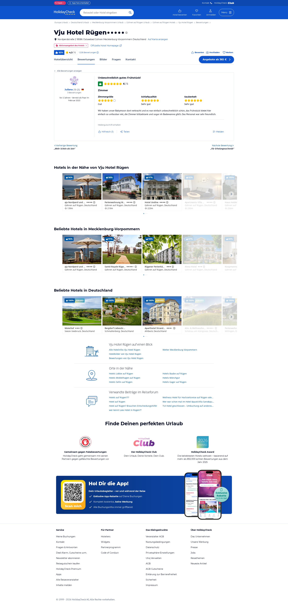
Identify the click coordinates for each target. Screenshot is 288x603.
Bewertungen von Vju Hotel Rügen (126, 358)
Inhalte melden (64, 585)
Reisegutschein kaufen (68, 563)
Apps (58, 574)
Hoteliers (105, 536)
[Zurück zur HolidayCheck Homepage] (64, 12)
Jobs (193, 552)
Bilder (103, 59)
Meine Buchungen (65, 536)
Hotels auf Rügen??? (119, 397)
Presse (194, 547)
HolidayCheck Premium (68, 569)
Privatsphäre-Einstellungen (160, 552)
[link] (180, 12)
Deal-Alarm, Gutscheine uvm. (71, 552)
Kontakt (205, 3)
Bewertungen (86, 59)
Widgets (105, 542)
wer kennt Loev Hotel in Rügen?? (125, 410)
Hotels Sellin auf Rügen (120, 382)
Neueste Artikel (199, 563)
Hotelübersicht (63, 59)
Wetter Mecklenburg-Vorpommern (180, 349)
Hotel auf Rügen (117, 401)
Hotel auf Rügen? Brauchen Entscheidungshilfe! (133, 405)
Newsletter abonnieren (68, 558)
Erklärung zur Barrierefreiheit (161, 574)
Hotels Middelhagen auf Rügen (124, 377)
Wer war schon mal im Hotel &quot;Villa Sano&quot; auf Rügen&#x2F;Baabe (188, 401)
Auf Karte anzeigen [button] (158, 39)
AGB (148, 563)
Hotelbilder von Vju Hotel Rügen (125, 353)
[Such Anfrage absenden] (130, 12)
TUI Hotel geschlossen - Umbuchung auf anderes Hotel (188, 405)
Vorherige (66, 145)
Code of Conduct (110, 552)
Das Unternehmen (200, 536)
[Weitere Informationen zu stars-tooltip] (126, 33)
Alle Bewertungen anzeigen (69, 71)
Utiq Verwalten (153, 558)
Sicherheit (151, 579)
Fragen (116, 59)
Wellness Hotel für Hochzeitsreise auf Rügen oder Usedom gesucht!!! (188, 397)
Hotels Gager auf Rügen (174, 382)
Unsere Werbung (199, 542)
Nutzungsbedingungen (158, 542)
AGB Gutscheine (154, 569)
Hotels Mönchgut (171, 377)
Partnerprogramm (111, 547)
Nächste (222, 145)
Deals (58, 3)
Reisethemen (197, 558)
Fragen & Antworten (66, 547)
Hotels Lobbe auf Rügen (121, 373)
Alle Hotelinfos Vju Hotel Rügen (124, 349)
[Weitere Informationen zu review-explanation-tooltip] (97, 52)
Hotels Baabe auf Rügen (175, 373)
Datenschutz (152, 547)
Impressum (152, 585)
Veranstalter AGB (155, 536)
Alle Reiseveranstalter (67, 579)
